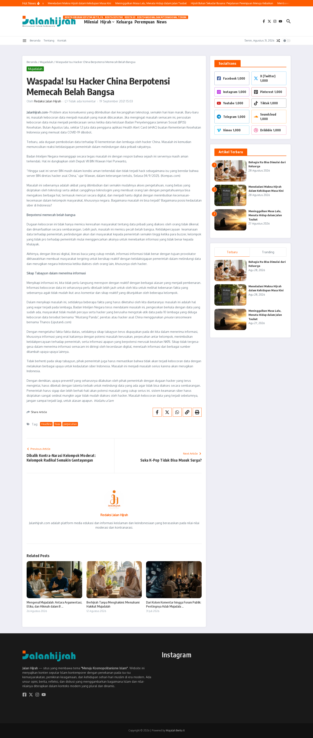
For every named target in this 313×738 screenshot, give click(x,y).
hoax (57, 424)
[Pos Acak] (278, 40)
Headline (46, 424)
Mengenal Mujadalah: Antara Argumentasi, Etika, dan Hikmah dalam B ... (54, 604)
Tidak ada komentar (82, 101)
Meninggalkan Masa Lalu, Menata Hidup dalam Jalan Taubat (265, 215)
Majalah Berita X (175, 730)
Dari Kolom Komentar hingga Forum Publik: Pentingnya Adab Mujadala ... (173, 604)
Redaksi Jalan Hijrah (47, 101)
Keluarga (124, 21)
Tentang (49, 40)
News (162, 21)
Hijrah (105, 21)
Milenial (91, 21)
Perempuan (145, 21)
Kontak (61, 40)
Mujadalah (46, 62)
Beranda (35, 40)
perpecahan (70, 424)
